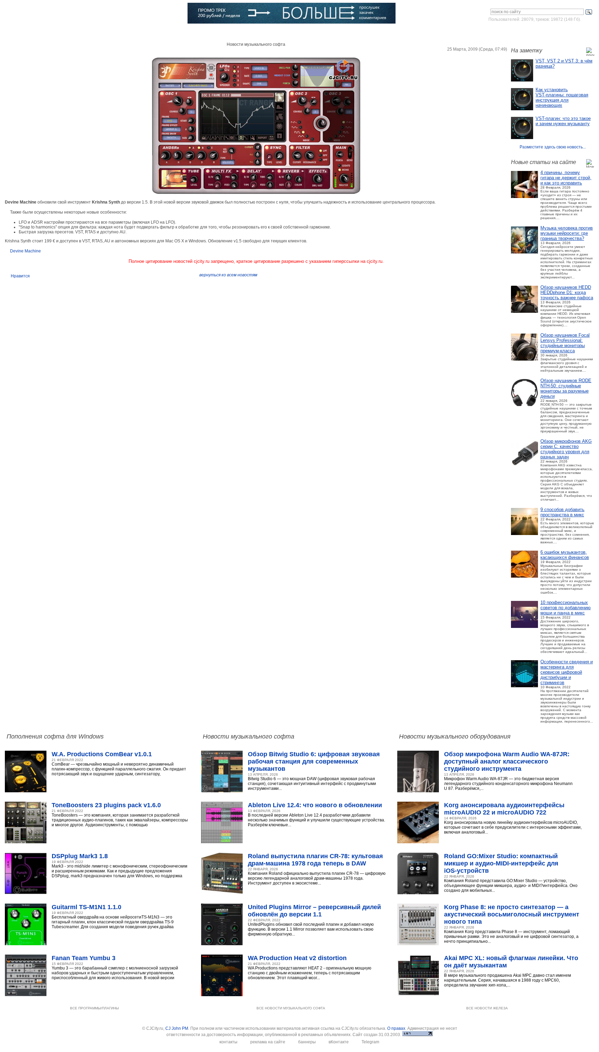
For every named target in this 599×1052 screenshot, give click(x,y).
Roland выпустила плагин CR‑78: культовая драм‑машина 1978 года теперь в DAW (315, 860)
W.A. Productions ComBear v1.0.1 (102, 754)
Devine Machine (25, 251)
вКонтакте (339, 1042)
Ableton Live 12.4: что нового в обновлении (315, 805)
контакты (228, 1042)
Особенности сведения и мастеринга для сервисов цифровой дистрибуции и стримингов (566, 672)
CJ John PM (176, 1028)
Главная (27, 33)
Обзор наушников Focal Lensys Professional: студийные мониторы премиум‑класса (565, 343)
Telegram (370, 1042)
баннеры (307, 1042)
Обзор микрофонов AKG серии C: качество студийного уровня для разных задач (566, 449)
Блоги (240, 33)
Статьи (111, 33)
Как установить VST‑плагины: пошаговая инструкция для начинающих (562, 97)
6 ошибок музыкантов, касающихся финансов (564, 555)
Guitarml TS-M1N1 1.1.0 (86, 907)
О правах (396, 1028)
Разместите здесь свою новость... (553, 147)
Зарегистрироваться (564, 32)
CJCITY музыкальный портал (45, 14)
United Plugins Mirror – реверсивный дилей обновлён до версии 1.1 (314, 911)
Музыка (82, 33)
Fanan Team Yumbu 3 (83, 958)
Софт (55, 33)
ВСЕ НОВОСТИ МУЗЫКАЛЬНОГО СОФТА (291, 1008)
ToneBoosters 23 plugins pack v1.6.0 (106, 805)
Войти (529, 32)
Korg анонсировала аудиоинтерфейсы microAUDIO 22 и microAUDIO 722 (504, 809)
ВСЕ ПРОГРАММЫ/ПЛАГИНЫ (94, 1008)
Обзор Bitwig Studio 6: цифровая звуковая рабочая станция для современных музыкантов (314, 761)
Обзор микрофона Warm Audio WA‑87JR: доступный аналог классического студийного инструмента (507, 761)
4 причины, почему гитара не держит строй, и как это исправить (565, 178)
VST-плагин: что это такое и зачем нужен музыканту (563, 121)
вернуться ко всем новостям (228, 275)
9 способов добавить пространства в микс (562, 512)
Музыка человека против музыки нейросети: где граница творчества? (566, 233)
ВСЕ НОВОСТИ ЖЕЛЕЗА (487, 1008)
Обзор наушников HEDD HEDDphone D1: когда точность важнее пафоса (566, 292)
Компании (210, 33)
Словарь (177, 33)
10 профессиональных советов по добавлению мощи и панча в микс (565, 607)
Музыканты (143, 33)
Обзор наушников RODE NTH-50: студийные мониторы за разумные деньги (565, 388)
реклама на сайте (267, 1042)
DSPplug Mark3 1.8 (80, 856)
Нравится (20, 276)
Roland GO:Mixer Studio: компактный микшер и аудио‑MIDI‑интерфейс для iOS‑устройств (501, 863)
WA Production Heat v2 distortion (297, 958)
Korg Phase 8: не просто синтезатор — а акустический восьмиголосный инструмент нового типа (511, 914)
